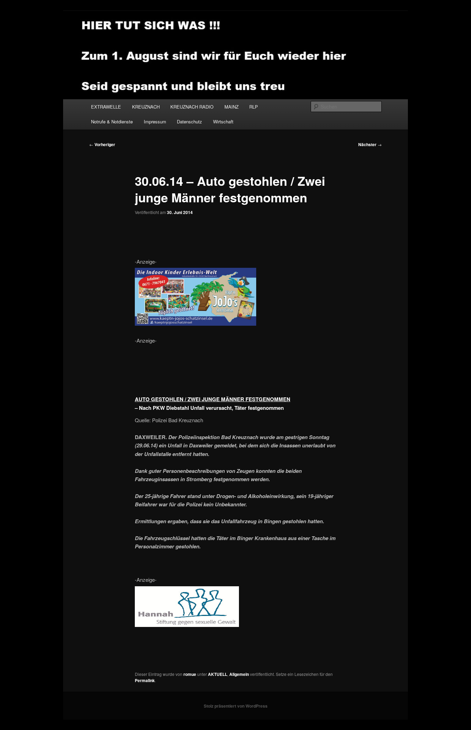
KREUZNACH (146, 106)
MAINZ (231, 106)
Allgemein (239, 674)
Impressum (155, 121)
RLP (253, 106)
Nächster (370, 144)
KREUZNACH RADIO (191, 106)
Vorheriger (102, 144)
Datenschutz (189, 121)
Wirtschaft (223, 121)
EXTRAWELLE (106, 106)
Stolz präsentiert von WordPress (236, 706)
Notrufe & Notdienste (112, 121)
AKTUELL (217, 674)
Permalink (145, 680)
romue (189, 674)
